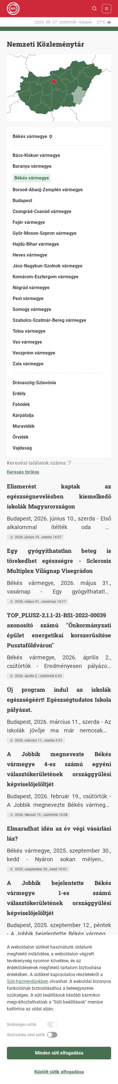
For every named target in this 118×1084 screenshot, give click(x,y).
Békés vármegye (31, 178)
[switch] (52, 1024)
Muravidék (24, 426)
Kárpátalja (23, 415)
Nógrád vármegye (31, 287)
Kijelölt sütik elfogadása (59, 1072)
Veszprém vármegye (34, 353)
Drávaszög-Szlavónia (34, 382)
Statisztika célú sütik (26, 1035)
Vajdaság (22, 448)
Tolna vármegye (29, 331)
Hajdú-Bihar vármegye (36, 244)
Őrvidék (21, 437)
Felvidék (21, 404)
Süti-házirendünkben (27, 981)
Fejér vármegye (29, 222)
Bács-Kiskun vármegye (36, 155)
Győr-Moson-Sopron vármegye (44, 233)
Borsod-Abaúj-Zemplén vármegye (48, 189)
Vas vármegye (27, 342)
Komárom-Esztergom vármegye (45, 276)
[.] (13, 8)
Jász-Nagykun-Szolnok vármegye (47, 266)
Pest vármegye (28, 298)
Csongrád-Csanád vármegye (42, 211)
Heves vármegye (30, 255)
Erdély (19, 393)
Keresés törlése (23, 472)
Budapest (22, 200)
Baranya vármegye (32, 166)
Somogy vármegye (32, 309)
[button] (94, 8)
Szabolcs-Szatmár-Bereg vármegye (49, 320)
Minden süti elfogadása (59, 1053)
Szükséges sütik (21, 1024)
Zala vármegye (28, 363)
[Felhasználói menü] (106, 8)
